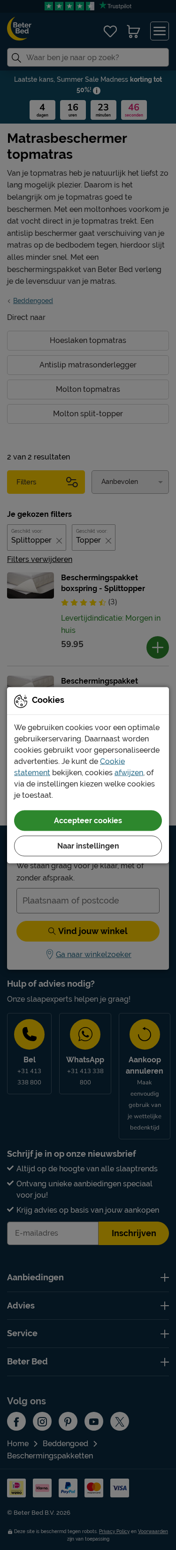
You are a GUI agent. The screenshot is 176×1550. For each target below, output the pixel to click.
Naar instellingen (88, 845)
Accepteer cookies (88, 820)
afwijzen (129, 772)
